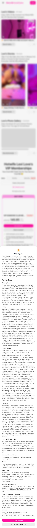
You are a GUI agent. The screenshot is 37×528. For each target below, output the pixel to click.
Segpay (17, 488)
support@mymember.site (17, 512)
